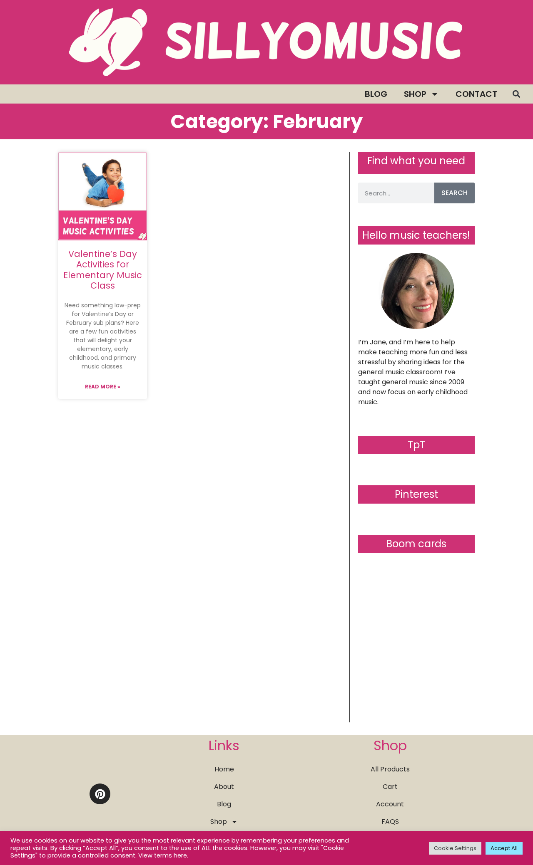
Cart (390, 786)
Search (454, 193)
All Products (390, 769)
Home (224, 769)
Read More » (102, 386)
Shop (415, 94)
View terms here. (163, 855)
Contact (476, 94)
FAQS (390, 821)
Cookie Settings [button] (455, 848)
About (224, 786)
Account (390, 804)
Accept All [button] (504, 848)
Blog (376, 94)
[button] (516, 94)
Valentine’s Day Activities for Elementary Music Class (102, 270)
